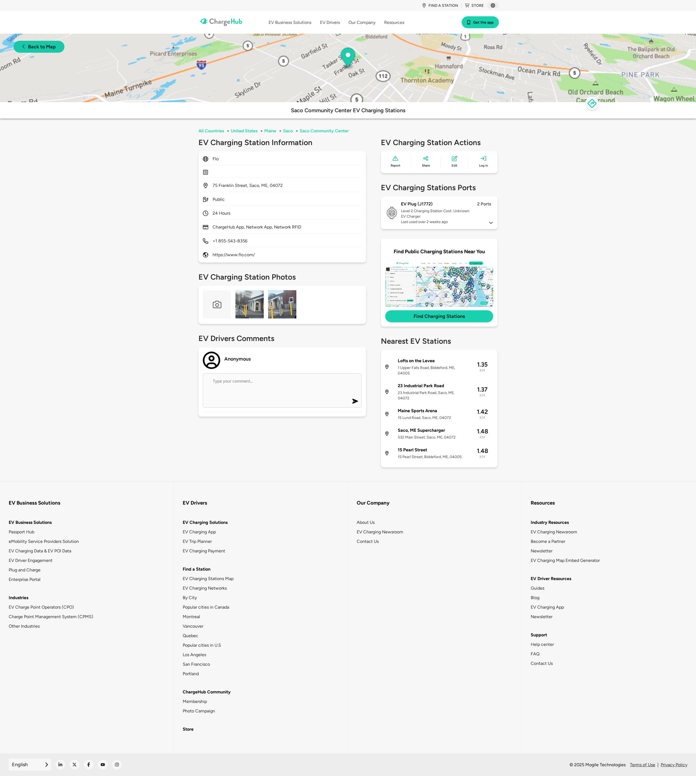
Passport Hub (21, 531)
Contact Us (368, 541)
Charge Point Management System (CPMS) (51, 616)
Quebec (190, 635)
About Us (366, 522)
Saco (288, 130)
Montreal (191, 616)
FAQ (535, 653)
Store (477, 5)
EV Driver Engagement (30, 560)
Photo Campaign (199, 711)
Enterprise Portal (25, 579)
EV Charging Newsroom (380, 531)
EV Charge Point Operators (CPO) (41, 607)
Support (539, 634)
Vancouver (193, 626)
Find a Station (196, 569)
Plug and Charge (25, 569)
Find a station (443, 5)
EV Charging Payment (204, 550)
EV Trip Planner (197, 541)
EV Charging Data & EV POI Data (40, 550)
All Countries (211, 130)
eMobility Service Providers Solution (44, 541)
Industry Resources (550, 522)
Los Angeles (194, 654)
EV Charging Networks (205, 588)
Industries (18, 597)
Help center (542, 644)
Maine (270, 130)
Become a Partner (548, 541)
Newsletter (541, 550)
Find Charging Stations (439, 316)
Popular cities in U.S (202, 645)
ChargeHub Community (207, 691)
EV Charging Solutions (205, 522)
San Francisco (196, 664)
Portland (191, 673)
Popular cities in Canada (206, 607)
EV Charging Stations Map (208, 578)
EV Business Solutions (30, 522)
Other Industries (24, 626)
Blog (535, 597)
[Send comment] (355, 401)
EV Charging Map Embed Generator (565, 560)
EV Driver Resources (551, 578)
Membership (195, 701)
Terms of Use (642, 764)
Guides (537, 588)
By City (190, 597)
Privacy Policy (674, 764)
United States (244, 130)
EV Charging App (199, 531)
